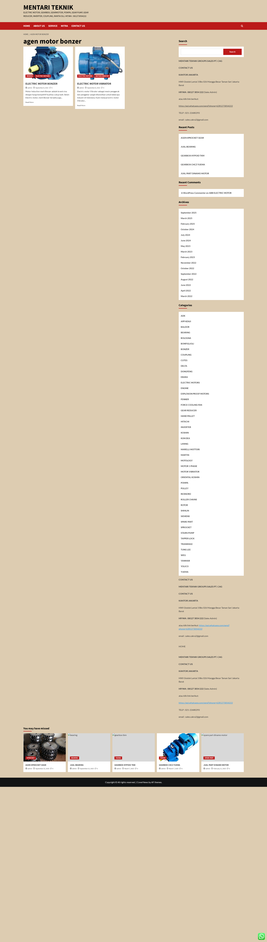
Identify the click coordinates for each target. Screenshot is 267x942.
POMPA (184, 483)
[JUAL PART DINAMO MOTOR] (222, 747)
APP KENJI (186, 321)
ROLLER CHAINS (189, 499)
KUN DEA (185, 438)
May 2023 (185, 246)
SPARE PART (187, 521)
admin (30, 88)
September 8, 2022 (41, 88)
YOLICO (185, 566)
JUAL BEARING (188, 146)
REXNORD (186, 494)
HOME (26, 26)
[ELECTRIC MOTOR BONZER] (48, 63)
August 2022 (187, 279)
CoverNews (142, 782)
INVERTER (186, 427)
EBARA (184, 377)
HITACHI (185, 421)
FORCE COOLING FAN (191, 405)
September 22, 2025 (42, 768)
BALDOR (185, 327)
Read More (29, 102)
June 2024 (186, 240)
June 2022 (186, 285)
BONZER (30, 76)
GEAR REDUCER (189, 410)
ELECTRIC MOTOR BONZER (41, 84)
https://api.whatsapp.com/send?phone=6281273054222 (206, 106)
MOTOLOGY (187, 460)
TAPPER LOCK (187, 538)
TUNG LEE (186, 549)
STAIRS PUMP (187, 533)
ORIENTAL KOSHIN (190, 477)
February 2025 (188, 224)
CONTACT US (78, 26)
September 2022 (188, 274)
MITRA (64, 26)
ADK (183, 316)
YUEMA (184, 572)
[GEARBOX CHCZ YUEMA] (178, 747)
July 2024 (185, 235)
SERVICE (52, 26)
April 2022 (186, 290)
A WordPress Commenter (193, 193)
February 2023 (188, 257)
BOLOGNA (186, 338)
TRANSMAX (186, 544)
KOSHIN (185, 432)
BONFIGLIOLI (187, 343)
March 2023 (186, 251)
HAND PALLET (188, 416)
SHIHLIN (185, 510)
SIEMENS (185, 516)
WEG (183, 555)
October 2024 (187, 229)
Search (183, 41)
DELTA (184, 366)
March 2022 (186, 296)
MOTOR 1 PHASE (189, 466)
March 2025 (186, 218)
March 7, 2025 (173, 768)
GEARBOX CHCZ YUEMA (193, 164)
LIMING (184, 444)
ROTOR (184, 505)
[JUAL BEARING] (89, 747)
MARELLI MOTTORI (190, 449)
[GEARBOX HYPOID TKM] (133, 747)
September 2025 (188, 212)
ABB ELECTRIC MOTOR (220, 193)
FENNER (185, 399)
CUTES (184, 360)
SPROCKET (186, 527)
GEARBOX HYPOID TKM (192, 155)
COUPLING (186, 354)
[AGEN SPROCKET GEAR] (44, 747)
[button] (242, 26)
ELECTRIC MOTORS (43, 76)
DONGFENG (186, 371)
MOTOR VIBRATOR (102, 76)
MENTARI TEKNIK (48, 7)
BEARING (185, 332)
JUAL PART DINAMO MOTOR (195, 173)
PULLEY (184, 488)
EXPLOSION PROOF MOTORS (195, 393)
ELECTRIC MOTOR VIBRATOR (94, 84)
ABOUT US (39, 26)
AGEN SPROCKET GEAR (192, 138)
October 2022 (187, 268)
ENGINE (185, 388)
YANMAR (185, 560)
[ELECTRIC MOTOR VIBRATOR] (100, 63)
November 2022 (188, 262)
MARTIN (185, 455)
